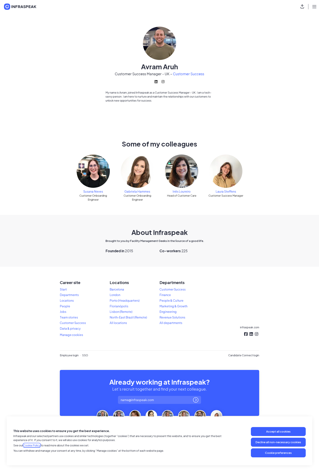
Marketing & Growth (173, 306)
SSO (85, 355)
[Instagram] (163, 82)
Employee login (69, 355)
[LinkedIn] (156, 82)
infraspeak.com (249, 327)
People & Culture (171, 300)
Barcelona (117, 289)
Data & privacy (70, 328)
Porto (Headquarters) (125, 300)
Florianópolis (119, 306)
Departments (69, 295)
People (65, 306)
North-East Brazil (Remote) (128, 317)
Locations (67, 300)
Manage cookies (71, 335)
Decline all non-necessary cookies (278, 442)
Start (63, 289)
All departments (171, 323)
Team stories (69, 317)
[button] (302, 6)
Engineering (168, 312)
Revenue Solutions (172, 317)
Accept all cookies (278, 431)
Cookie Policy (31, 445)
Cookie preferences (278, 453)
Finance (165, 295)
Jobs (63, 312)
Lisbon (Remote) (121, 312)
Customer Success (188, 74)
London (115, 295)
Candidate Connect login (243, 355)
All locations (118, 323)
